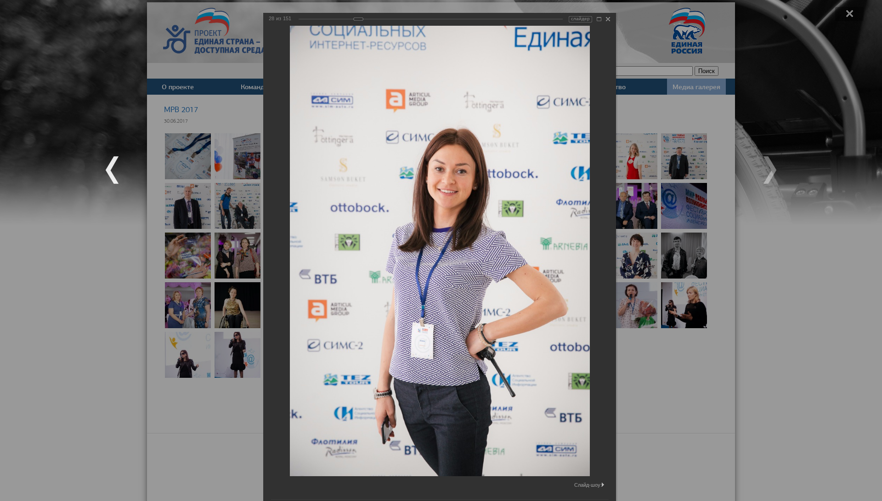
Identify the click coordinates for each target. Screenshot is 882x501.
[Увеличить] (599, 19)
